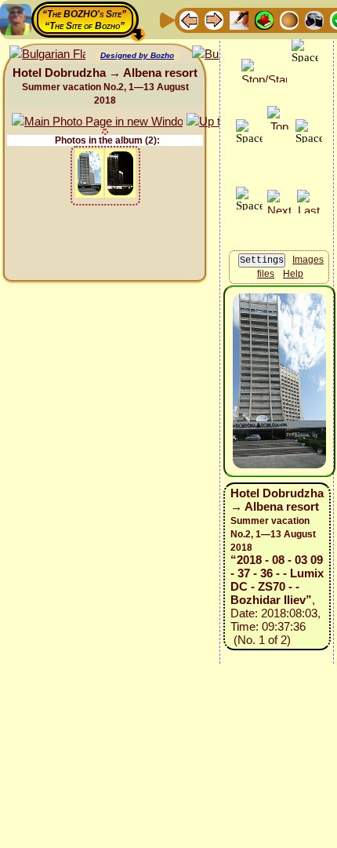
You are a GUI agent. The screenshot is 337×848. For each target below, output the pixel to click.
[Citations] (264, 19)
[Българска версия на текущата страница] (47, 54)
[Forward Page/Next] (214, 19)
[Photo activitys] (314, 19)
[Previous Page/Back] (188, 19)
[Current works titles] (289, 19)
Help (293, 273)
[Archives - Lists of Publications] (239, 19)
